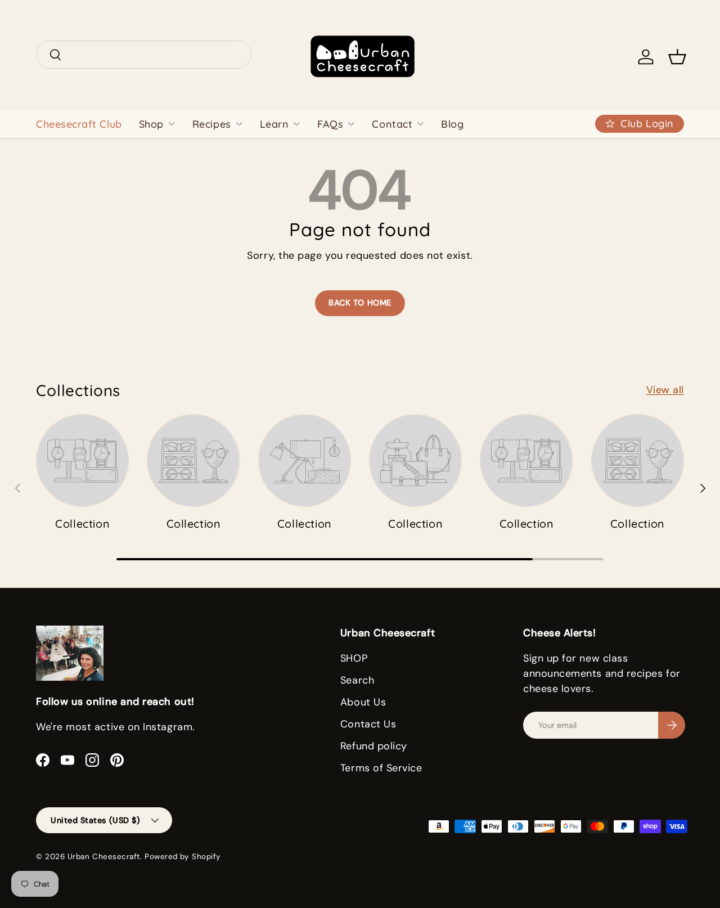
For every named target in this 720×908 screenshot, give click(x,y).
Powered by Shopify (183, 856)
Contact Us (368, 724)
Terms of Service (381, 768)
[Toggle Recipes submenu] (239, 124)
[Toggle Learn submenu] (296, 124)
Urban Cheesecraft (104, 856)
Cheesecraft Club (79, 124)
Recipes (211, 124)
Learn (274, 124)
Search (357, 680)
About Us (363, 702)
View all (665, 390)
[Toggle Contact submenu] (420, 124)
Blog (452, 124)
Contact (392, 124)
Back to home (359, 303)
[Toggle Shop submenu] (171, 124)
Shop (151, 124)
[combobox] (144, 54)
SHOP (353, 658)
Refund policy (373, 746)
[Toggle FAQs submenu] (351, 124)
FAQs (330, 124)
